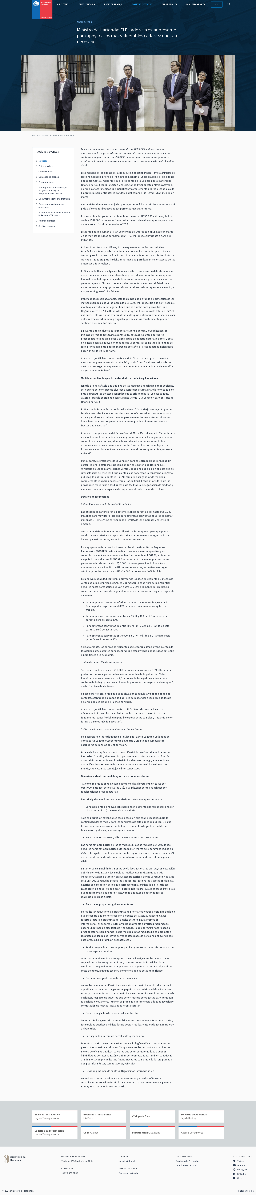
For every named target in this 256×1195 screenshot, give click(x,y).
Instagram (242, 1169)
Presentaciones (47, 182)
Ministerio (62, 4)
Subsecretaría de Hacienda (86, 4)
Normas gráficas (47, 220)
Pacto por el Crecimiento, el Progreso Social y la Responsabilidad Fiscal (53, 190)
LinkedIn (241, 1174)
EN (216, 4)
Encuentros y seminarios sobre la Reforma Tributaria (54, 214)
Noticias (70, 135)
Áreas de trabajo (113, 4)
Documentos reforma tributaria (54, 198)
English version (246, 1191)
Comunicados (46, 171)
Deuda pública (169, 4)
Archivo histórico (47, 226)
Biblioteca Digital (196, 4)
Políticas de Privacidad (187, 1161)
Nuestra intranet (127, 1161)
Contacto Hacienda (128, 1173)
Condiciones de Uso (186, 1165)
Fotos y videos (46, 166)
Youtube (241, 1165)
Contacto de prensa (49, 176)
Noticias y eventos (142, 4)
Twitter (241, 1161)
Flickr (240, 1178)
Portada (36, 135)
